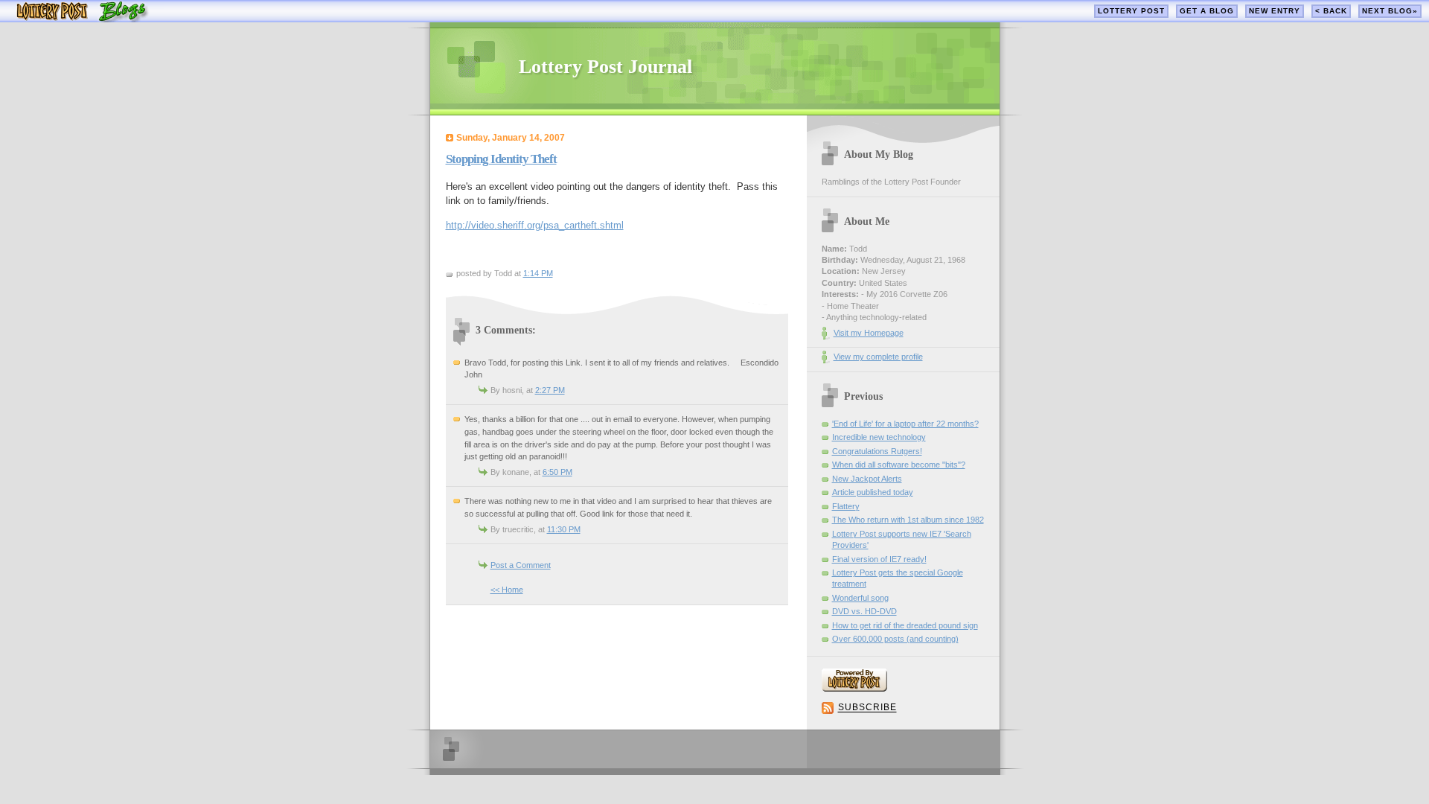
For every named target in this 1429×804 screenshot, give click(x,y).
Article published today (872, 492)
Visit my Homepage (869, 332)
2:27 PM (550, 390)
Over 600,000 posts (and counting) (895, 638)
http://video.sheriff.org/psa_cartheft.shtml (535, 225)
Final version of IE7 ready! (879, 559)
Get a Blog (1207, 11)
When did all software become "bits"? (898, 464)
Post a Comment (520, 565)
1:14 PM (538, 273)
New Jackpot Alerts (867, 478)
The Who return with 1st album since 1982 (908, 519)
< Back (1331, 11)
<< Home (506, 589)
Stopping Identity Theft (501, 159)
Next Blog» (1390, 11)
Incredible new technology (879, 437)
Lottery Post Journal (605, 66)
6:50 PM (557, 472)
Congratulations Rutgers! (877, 451)
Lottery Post (1131, 11)
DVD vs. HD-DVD (864, 611)
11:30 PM (564, 529)
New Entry (1274, 11)
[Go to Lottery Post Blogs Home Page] (82, 19)
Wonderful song (860, 597)
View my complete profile (878, 356)
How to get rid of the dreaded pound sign (905, 625)
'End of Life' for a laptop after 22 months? (905, 423)
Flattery (846, 506)
